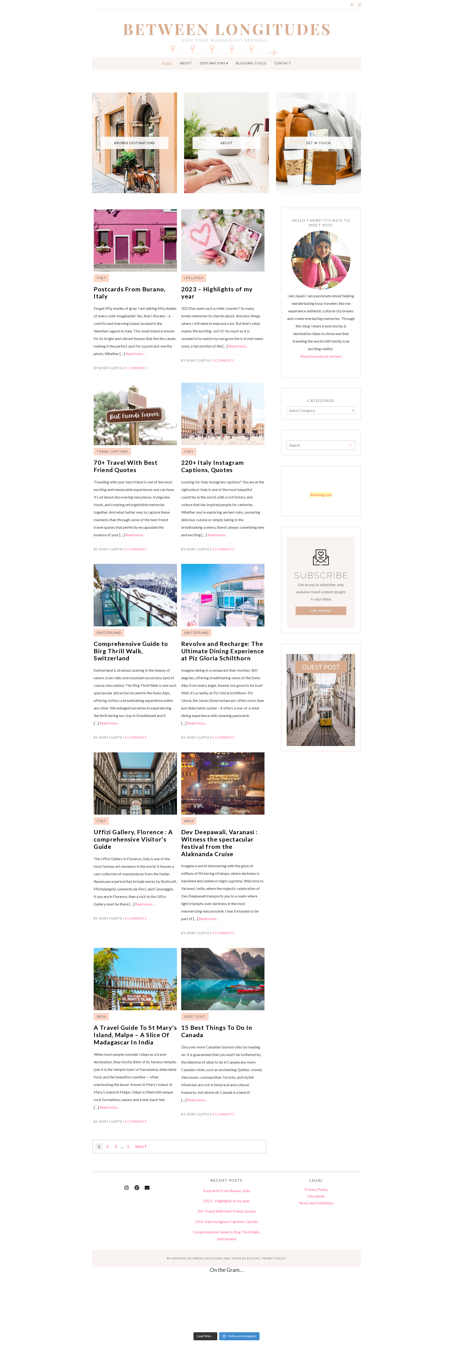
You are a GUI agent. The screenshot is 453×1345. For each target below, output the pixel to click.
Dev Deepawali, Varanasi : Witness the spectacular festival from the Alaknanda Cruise (219, 842)
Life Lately (193, 278)
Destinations (212, 63)
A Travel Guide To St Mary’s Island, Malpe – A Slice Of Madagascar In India (135, 1034)
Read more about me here (321, 356)
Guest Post (195, 1016)
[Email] (147, 1186)
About (186, 63)
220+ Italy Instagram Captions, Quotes (212, 466)
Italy (101, 278)
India (188, 821)
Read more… (136, 353)
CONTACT (282, 63)
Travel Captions (112, 451)
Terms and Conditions (316, 1203)
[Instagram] (126, 1186)
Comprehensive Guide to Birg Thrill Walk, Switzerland (131, 651)
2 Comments (136, 1121)
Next (141, 1146)
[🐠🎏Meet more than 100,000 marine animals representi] (409, 1304)
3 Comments (223, 360)
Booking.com (321, 494)
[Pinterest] (137, 1186)
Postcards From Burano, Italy (226, 1190)
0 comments (136, 368)
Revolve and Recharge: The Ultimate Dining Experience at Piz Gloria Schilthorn (222, 651)
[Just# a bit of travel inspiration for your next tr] (318, 1304)
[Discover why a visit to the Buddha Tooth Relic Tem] (226, 1304)
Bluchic (253, 1258)
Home (167, 63)
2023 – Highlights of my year (226, 1200)
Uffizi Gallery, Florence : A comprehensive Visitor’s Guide (133, 839)
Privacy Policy (316, 1189)
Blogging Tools (251, 63)
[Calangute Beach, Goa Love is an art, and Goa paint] (43, 1304)
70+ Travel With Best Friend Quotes (126, 466)
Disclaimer (316, 1196)
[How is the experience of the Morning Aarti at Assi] (135, 1304)
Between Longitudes (205, 1258)
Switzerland (108, 633)
